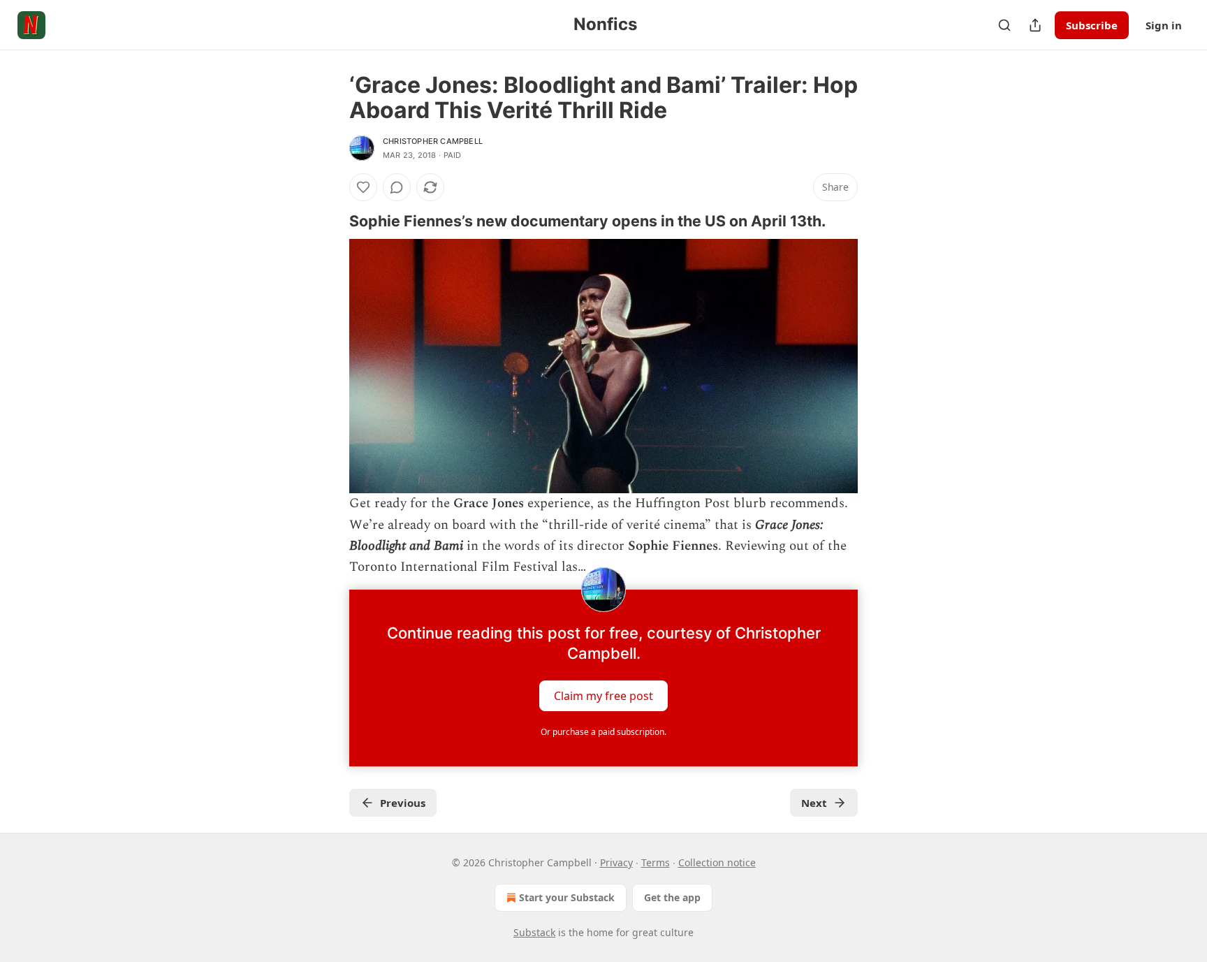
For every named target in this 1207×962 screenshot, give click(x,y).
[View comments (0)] (397, 187)
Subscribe (1092, 25)
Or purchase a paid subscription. (603, 732)
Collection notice (717, 862)
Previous (402, 803)
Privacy (616, 862)
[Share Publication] (1035, 25)
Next (814, 803)
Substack (534, 932)
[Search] (1004, 25)
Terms (655, 862)
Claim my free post (603, 695)
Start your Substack (567, 897)
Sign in (1164, 25)
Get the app (672, 897)
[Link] (330, 221)
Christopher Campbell (433, 141)
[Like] (363, 187)
